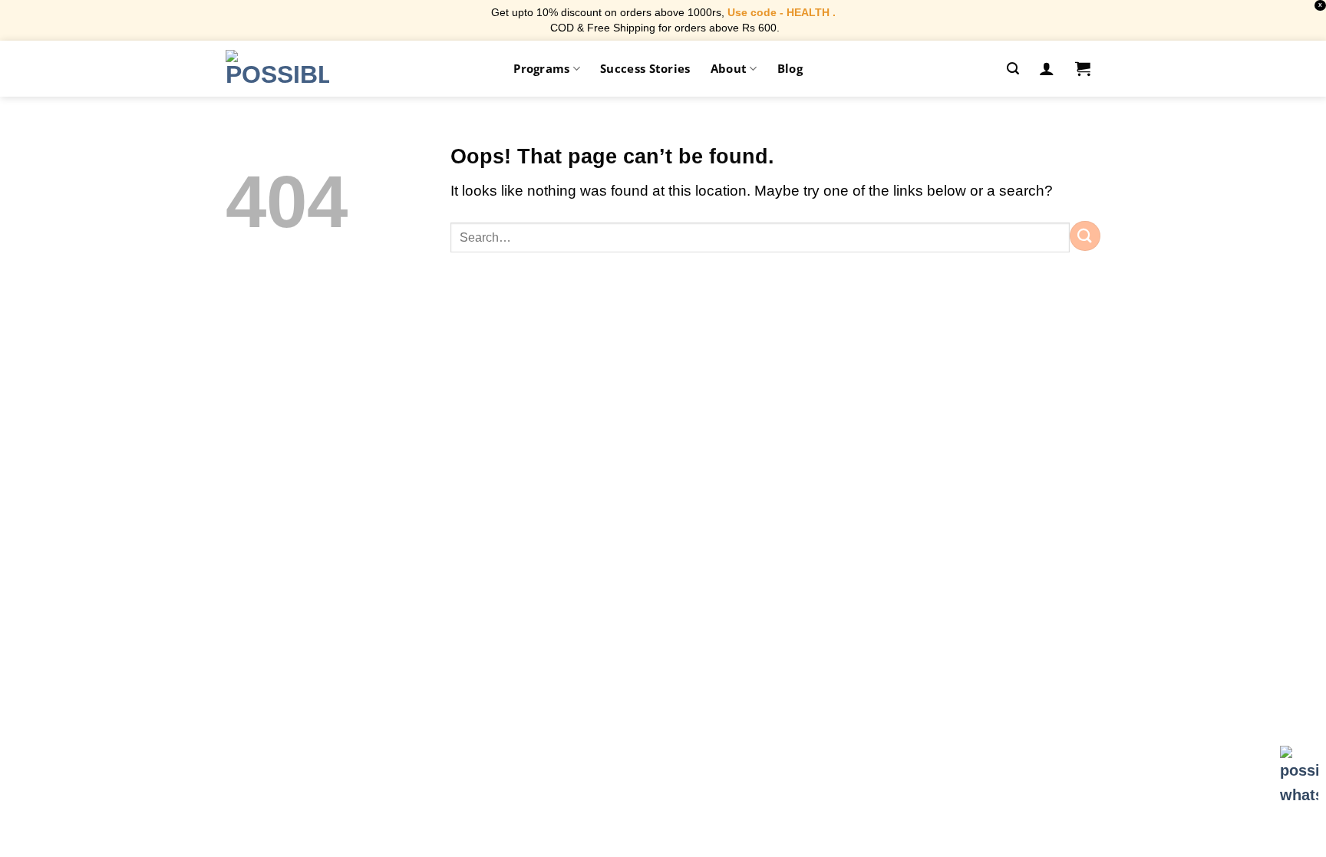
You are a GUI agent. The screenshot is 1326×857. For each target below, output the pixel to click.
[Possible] (277, 68)
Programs (541, 68)
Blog (790, 68)
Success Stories (645, 68)
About (729, 68)
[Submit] (1085, 236)
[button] (1013, 69)
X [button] (1320, 5)
